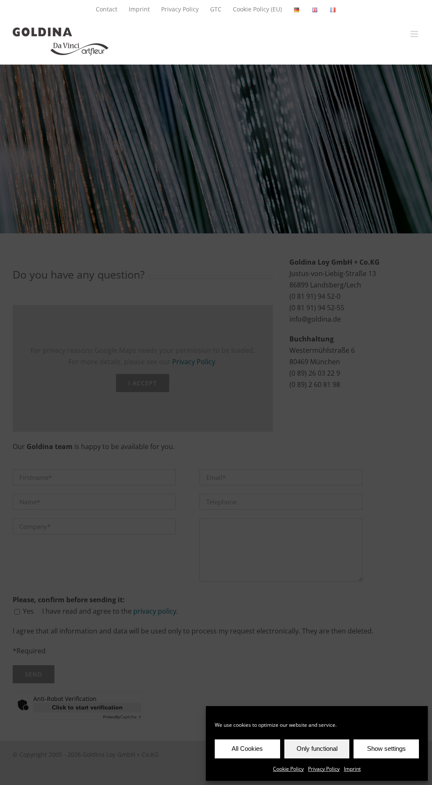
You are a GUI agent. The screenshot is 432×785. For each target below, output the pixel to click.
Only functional (317, 748)
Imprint (352, 768)
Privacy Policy (324, 768)
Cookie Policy (288, 768)
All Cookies (247, 748)
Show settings (386, 748)
